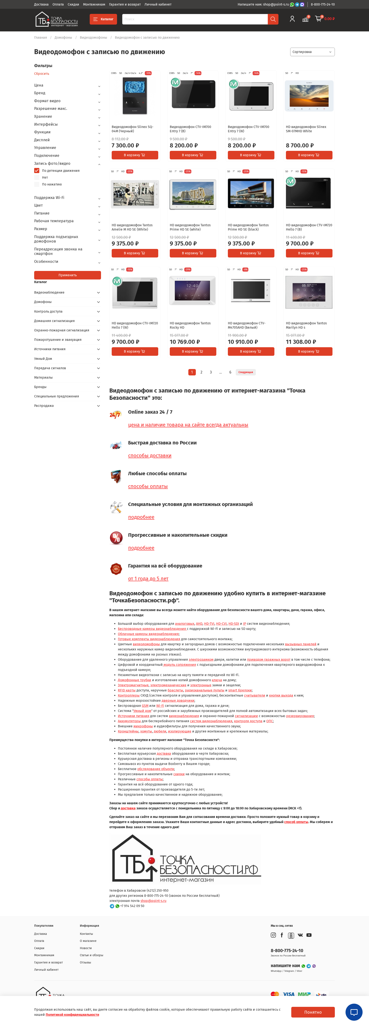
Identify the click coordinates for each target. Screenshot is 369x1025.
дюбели (160, 731)
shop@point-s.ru (153, 901)
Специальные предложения (56, 396)
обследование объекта (155, 769)
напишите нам (286, 965)
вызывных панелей (300, 644)
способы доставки (149, 456)
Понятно (313, 1012)
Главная (40, 37)
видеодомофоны (146, 644)
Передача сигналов (50, 368)
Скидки (73, 4)
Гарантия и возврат (125, 4)
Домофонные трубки (134, 680)
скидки (179, 774)
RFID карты (127, 690)
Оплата (58, 4)
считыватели (254, 695)
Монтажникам (94, 4)
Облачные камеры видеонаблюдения (148, 634)
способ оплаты (296, 822)
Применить (68, 275)
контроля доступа (248, 721)
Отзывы (85, 962)
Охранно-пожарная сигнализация (61, 330)
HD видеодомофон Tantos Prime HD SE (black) (248, 227)
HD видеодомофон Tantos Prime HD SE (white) (190, 227)
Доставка (41, 4)
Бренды (40, 387)
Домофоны (63, 37)
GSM (145, 706)
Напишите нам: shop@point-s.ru (264, 4)
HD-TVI (209, 624)
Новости (86, 948)
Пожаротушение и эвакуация (58, 340)
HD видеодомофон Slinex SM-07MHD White (306, 129)
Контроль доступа (48, 311)
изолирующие (179, 731)
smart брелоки (240, 690)
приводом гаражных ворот (268, 659)
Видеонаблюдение (49, 292)
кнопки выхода (281, 695)
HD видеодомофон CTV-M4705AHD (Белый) (246, 325)
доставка (164, 753)
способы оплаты (148, 486)
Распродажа (44, 406)
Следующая (246, 372)
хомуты (146, 731)
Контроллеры (129, 695)
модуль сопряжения (179, 665)
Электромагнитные (133, 685)
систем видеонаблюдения (211, 721)
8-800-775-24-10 (323, 4)
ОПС (269, 721)
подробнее (141, 517)
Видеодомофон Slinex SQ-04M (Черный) (132, 129)
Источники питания (133, 716)
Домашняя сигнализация (54, 321)
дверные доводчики (178, 701)
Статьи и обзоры (91, 955)
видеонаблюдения (184, 716)
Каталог (107, 19)
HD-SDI (233, 624)
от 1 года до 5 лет (148, 579)
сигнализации (246, 716)
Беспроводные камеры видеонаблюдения (152, 629)
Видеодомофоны (93, 37)
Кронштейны (128, 731)
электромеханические (168, 685)
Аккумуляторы (129, 721)
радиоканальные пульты (204, 690)
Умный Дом (43, 359)
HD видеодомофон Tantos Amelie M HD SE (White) (132, 227)
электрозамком (201, 659)
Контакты (86, 934)
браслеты (175, 690)
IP (244, 624)
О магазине (88, 941)
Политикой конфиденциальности (72, 1015)
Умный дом (142, 711)
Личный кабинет (158, 4)
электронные (200, 685)
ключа (217, 680)
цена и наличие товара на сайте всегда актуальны (188, 425)
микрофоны (143, 726)
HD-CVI (221, 624)
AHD (199, 624)
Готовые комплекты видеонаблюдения (149, 639)
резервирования (300, 716)
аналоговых (184, 624)
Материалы (43, 377)
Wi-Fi (160, 706)
